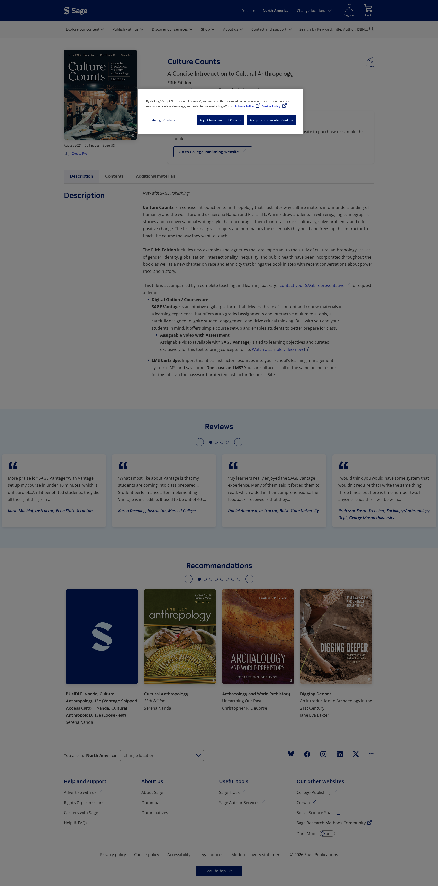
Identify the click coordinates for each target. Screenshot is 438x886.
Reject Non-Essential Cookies (220, 120)
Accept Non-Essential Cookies (271, 120)
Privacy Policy (244, 106)
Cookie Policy (271, 106)
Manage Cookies (163, 120)
